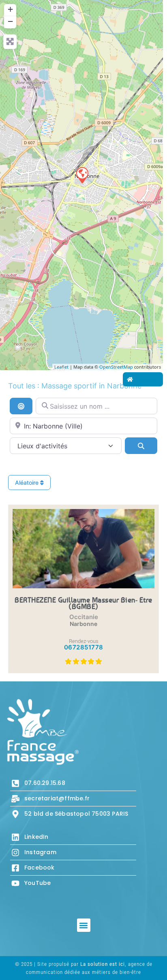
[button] (83, 925)
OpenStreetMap (116, 367)
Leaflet (61, 367)
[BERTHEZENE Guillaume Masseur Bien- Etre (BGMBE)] (82, 175)
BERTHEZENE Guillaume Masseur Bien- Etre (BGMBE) (83, 603)
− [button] (10, 21)
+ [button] (10, 9)
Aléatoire (27, 482)
